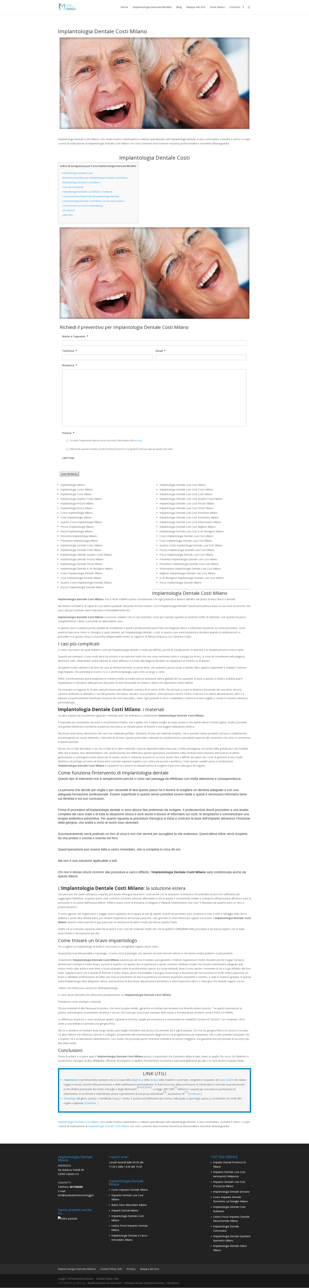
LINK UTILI (67, 215)
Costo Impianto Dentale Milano (129, 1189)
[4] (164, 1091)
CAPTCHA (68, 458)
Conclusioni (68, 210)
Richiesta (69, 365)
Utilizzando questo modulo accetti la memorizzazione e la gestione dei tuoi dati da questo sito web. (121, 449)
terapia (154, 1080)
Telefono (69, 351)
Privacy (68, 433)
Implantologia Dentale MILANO (152, 7)
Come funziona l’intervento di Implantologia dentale (90, 196)
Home (124, 7)
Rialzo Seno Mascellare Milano (129, 1205)
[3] (175, 1087)
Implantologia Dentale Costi (77, 173)
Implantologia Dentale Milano (77, 1269)
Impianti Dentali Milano (124, 1210)
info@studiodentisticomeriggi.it (76, 1195)
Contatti (234, 7)
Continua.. (195, 1093)
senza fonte (144, 1087)
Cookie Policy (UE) (111, 1269)
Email (161, 351)
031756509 (76, 1187)
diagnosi (136, 1080)
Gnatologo (69, 1098)
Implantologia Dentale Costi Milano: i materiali (87, 191)
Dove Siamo (217, 7)
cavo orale (226, 1080)
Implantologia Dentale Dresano (231, 1191)
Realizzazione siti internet (105, 1283)
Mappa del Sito (196, 7)
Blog (179, 7)
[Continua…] (92, 1103)
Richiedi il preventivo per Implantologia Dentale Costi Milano (95, 177)
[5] (186, 1091)
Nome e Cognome (75, 336)
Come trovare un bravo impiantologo (82, 205)
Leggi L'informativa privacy (76, 1278)
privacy (138, 440)
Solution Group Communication (144, 1283)
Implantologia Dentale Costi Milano (81, 182)
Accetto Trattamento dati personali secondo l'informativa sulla (106, 440)
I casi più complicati (72, 187)
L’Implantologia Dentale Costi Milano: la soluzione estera (93, 201)
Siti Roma (173, 1283)
